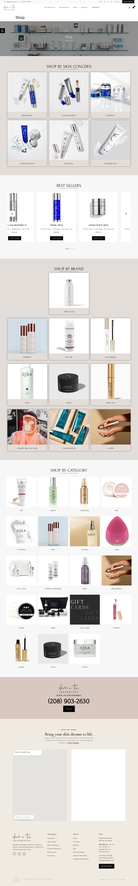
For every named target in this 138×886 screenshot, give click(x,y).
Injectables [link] (51, 838)
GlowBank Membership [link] (81, 859)
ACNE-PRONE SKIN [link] (27, 164)
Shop (75, 7)
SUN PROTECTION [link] (69, 116)
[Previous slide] (12, 214)
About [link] (75, 838)
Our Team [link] (76, 842)
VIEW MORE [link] (27, 238)
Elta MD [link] (69, 357)
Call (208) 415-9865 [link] (105, 855)
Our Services (64, 7)
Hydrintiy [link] (27, 357)
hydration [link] (110, 116)
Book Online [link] (128, 1)
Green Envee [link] (69, 312)
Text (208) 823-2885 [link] (106, 858)
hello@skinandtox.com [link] (12, 1)
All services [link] (51, 855)
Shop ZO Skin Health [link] (80, 855)
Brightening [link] (27, 116)
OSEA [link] (27, 403)
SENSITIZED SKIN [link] (110, 164)
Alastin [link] (111, 448)
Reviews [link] (76, 845)
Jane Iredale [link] (110, 357)
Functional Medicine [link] (54, 849)
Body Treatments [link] (53, 845)
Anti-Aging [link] (69, 164)
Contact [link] (117, 1)
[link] (2, 30)
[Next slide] (126, 214)
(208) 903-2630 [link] (69, 701)
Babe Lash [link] (110, 403)
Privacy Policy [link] (113, 879)
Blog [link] (74, 849)
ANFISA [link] (69, 403)
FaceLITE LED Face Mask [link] (27, 448)
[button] (65, 248)
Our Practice (50, 7)
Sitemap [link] (102, 879)
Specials (85, 7)
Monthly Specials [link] (79, 852)
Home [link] (67, 40)
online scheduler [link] (73, 743)
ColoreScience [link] (69, 448)
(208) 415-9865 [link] (26, 1)
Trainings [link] (96, 7)
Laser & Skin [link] (51, 842)
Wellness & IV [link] (52, 852)
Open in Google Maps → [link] (24, 817)
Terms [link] (123, 879)
